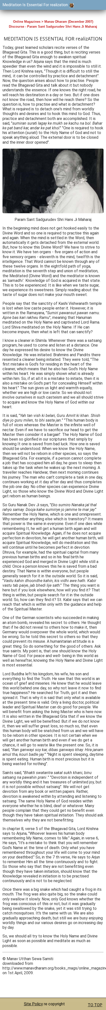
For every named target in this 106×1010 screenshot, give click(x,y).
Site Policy (33, 1004)
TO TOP (95, 1005)
